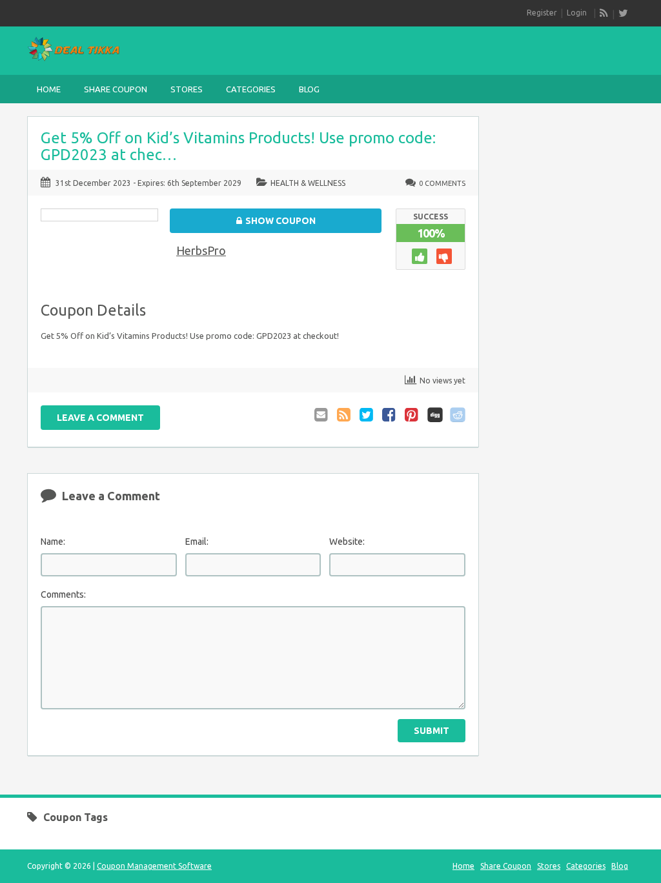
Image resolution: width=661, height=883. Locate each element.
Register (542, 12)
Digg (435, 414)
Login (577, 12)
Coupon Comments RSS (344, 414)
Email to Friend (322, 414)
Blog (309, 89)
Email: (196, 541)
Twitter (367, 414)
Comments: (63, 594)
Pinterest (412, 414)
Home (49, 89)
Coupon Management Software (154, 866)
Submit (431, 731)
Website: (347, 541)
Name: (53, 541)
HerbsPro (201, 250)
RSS (604, 12)
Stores (186, 89)
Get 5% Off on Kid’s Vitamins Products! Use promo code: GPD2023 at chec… (238, 146)
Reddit (457, 414)
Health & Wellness (307, 183)
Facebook (390, 414)
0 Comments (442, 183)
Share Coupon (115, 89)
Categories (251, 89)
